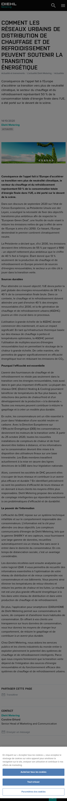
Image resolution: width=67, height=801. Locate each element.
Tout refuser (33, 782)
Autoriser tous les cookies (33, 772)
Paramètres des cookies (33, 791)
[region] (33, 772)
